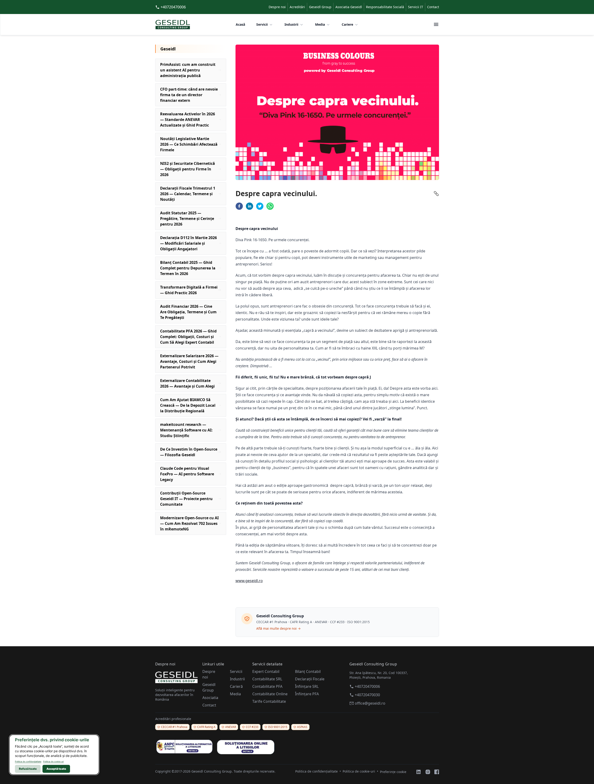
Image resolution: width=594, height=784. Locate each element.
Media (320, 24)
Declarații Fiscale (309, 679)
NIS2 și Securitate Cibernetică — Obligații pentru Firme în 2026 (187, 169)
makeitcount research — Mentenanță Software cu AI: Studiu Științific (186, 430)
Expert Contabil (265, 671)
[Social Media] (418, 772)
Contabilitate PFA (267, 686)
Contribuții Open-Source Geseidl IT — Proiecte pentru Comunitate (186, 499)
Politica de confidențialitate (28, 761)
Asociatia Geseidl (348, 7)
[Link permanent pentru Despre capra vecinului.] (436, 193)
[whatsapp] (270, 206)
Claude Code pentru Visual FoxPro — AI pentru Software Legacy (187, 474)
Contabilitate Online (270, 693)
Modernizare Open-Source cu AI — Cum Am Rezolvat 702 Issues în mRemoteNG (189, 523)
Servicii (262, 24)
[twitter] (260, 206)
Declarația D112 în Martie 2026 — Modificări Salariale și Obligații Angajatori (188, 243)
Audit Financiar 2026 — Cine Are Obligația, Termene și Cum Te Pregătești (188, 312)
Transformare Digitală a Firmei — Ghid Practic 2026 (189, 290)
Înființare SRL (307, 686)
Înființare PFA (307, 693)
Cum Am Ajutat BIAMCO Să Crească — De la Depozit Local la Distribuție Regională (187, 405)
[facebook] (239, 206)
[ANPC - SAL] (184, 746)
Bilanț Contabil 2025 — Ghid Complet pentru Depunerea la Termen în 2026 (187, 268)
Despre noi (277, 7)
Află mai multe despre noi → (278, 628)
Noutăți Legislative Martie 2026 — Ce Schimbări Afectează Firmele (189, 144)
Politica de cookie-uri (53, 761)
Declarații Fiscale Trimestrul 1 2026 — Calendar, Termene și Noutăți (187, 194)
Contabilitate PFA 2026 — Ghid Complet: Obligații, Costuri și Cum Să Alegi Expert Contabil (188, 336)
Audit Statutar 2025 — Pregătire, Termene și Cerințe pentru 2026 (187, 218)
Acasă (240, 24)
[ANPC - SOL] (245, 746)
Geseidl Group (320, 7)
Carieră (236, 686)
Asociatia (210, 697)
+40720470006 (173, 7)
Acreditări (297, 7)
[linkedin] (249, 206)
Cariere (347, 24)
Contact (433, 7)
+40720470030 (367, 694)
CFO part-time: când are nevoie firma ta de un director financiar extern (189, 95)
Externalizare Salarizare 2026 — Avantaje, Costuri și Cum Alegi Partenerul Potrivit (189, 361)
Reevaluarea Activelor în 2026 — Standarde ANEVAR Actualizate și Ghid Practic (187, 119)
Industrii (291, 24)
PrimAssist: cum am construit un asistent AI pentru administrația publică (187, 70)
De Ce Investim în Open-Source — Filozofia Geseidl (188, 452)
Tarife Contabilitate (269, 701)
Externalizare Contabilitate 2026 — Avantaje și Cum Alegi (187, 383)
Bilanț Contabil (308, 671)
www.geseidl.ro (249, 580)
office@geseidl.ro (370, 703)
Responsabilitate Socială (385, 7)
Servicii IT (415, 7)
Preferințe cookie (393, 772)
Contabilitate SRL (267, 679)
